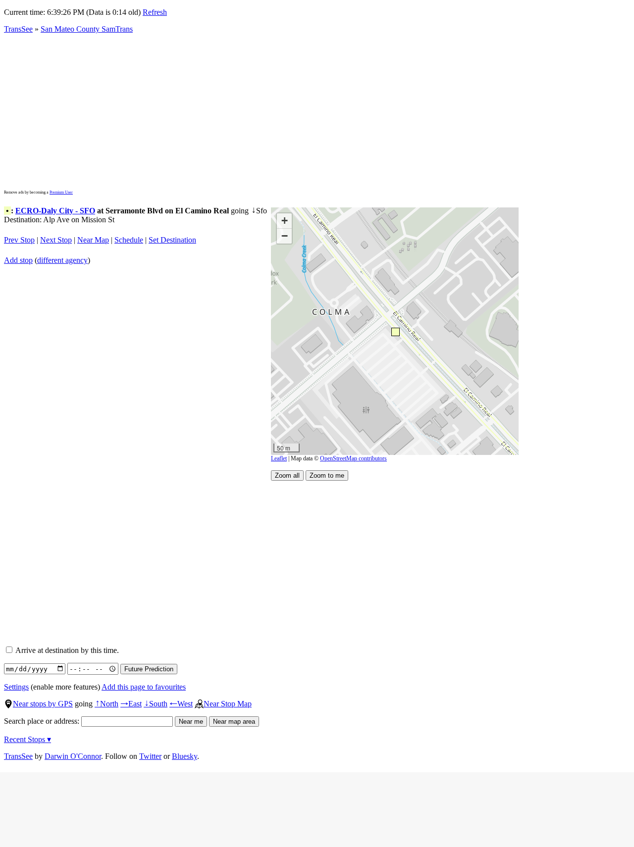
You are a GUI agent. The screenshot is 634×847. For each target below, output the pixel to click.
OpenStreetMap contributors (353, 458)
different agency (62, 260)
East (131, 703)
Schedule (128, 240)
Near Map (93, 240)
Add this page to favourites (144, 687)
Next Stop (56, 240)
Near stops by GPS (43, 703)
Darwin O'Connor (73, 756)
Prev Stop (19, 240)
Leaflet (279, 458)
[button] (395, 331)
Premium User (61, 192)
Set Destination (172, 240)
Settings (16, 687)
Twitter (150, 756)
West (181, 703)
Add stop (18, 260)
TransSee (18, 29)
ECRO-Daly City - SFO (55, 210)
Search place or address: (42, 721)
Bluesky (184, 756)
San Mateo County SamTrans (87, 29)
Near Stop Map (228, 703)
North (106, 703)
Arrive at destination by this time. (66, 650)
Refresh (155, 12)
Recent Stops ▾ (27, 739)
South (155, 703)
